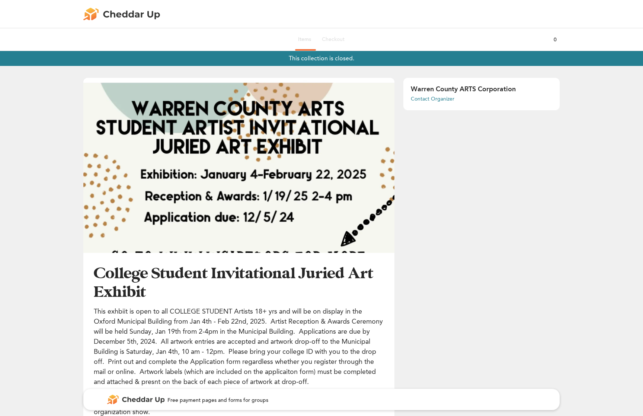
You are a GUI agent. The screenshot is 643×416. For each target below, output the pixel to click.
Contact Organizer (432, 99)
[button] (238, 165)
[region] (238, 165)
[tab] (304, 39)
